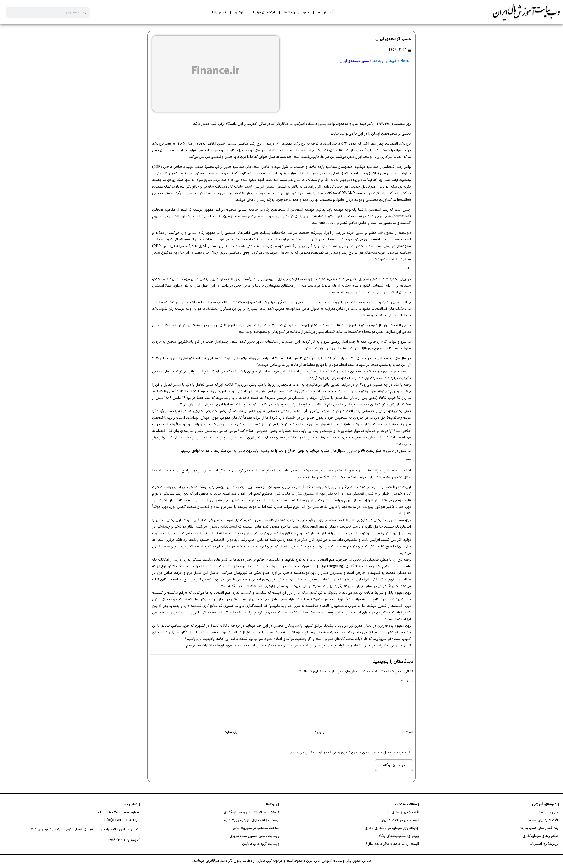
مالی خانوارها (549, 812)
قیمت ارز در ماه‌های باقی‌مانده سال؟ (392, 844)
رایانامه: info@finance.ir (122, 820)
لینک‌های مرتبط (263, 12)
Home (405, 61)
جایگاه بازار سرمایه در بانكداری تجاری (392, 828)
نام (409, 732)
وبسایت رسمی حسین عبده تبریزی (254, 836)
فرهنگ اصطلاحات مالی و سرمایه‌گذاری (251, 812)
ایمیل (319, 732)
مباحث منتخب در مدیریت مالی (256, 828)
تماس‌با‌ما (219, 12)
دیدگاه (407, 681)
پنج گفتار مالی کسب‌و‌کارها (539, 828)
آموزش (327, 12)
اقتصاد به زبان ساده (544, 820)
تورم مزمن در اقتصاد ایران (399, 820)
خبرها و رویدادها (296, 12)
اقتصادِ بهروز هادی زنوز (402, 812)
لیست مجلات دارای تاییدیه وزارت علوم (251, 820)
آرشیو (239, 12)
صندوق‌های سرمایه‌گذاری (541, 836)
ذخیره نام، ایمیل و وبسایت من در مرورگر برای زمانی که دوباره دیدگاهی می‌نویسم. (348, 752)
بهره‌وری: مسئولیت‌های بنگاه (399, 836)
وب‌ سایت (230, 732)
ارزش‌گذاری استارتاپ (544, 844)
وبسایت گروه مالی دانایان (260, 844)
